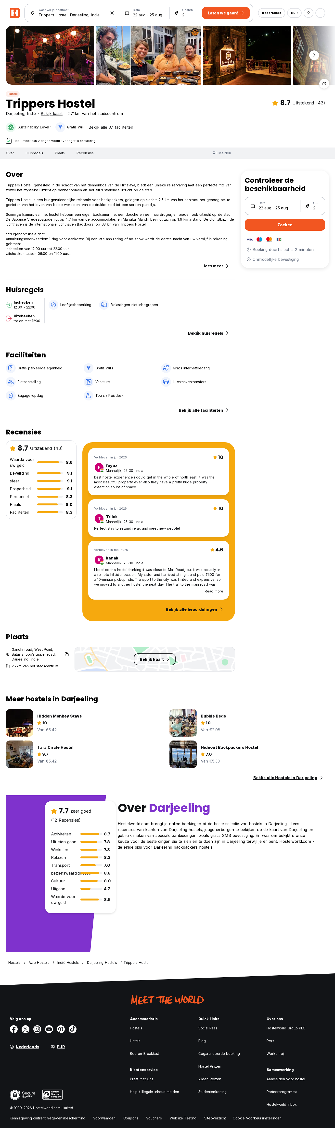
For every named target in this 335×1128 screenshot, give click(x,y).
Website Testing (183, 1118)
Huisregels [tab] (34, 153)
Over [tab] (10, 153)
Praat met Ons (141, 1079)
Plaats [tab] (60, 153)
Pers (270, 1041)
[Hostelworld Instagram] (37, 1029)
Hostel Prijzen (209, 1066)
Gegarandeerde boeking (219, 1053)
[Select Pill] (308, 13)
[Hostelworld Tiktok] (73, 1029)
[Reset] (112, 13)
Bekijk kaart (52, 113)
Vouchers (154, 1118)
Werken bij (275, 1053)
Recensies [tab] (85, 153)
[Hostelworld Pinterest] (61, 1029)
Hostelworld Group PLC (286, 1028)
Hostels (136, 1028)
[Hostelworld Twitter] (25, 1029)
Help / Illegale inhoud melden (154, 1092)
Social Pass (207, 1028)
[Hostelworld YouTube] (49, 1029)
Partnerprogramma (282, 1092)
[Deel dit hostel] (324, 84)
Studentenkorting (212, 1092)
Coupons (130, 1118)
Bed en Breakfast (144, 1053)
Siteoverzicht (215, 1118)
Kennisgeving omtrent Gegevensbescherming (47, 1118)
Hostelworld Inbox (282, 1104)
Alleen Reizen (209, 1079)
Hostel (13, 94)
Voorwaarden (104, 1118)
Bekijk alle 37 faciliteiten (111, 127)
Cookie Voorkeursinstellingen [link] (257, 1118)
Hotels (135, 1041)
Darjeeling (15, 113)
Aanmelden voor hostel (286, 1079)
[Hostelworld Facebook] (14, 1029)
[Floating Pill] (314, 55)
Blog (202, 1041)
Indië (31, 113)
